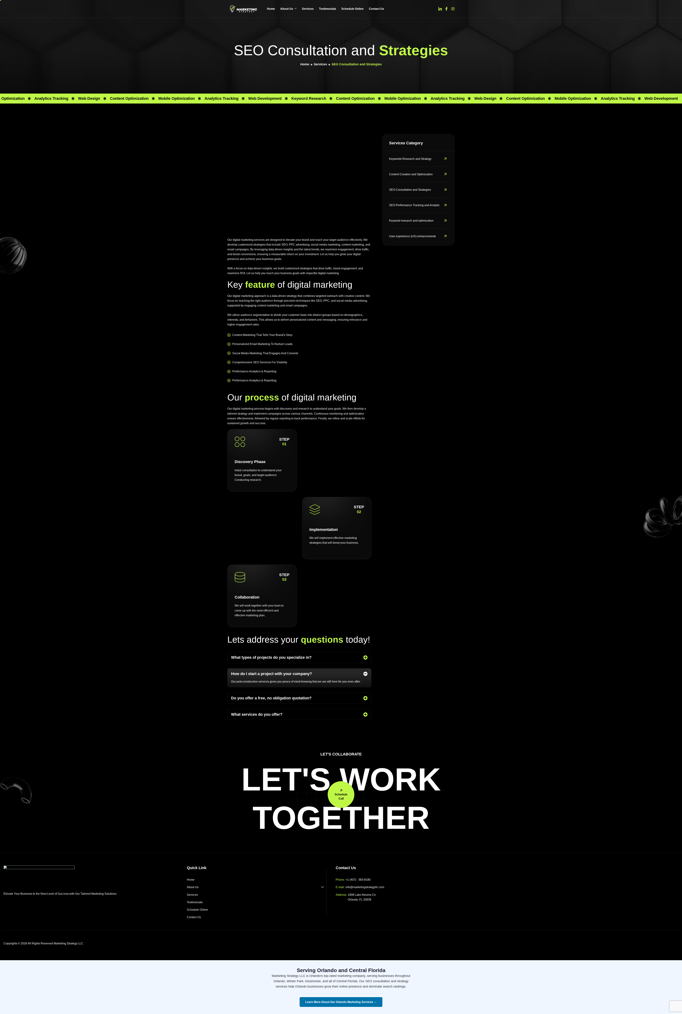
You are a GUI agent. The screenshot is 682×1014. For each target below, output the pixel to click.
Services (308, 8)
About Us (286, 8)
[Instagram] (453, 8)
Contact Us (376, 8)
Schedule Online (352, 8)
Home (271, 8)
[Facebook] (446, 8)
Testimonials (327, 8)
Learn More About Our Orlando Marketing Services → (341, 1002)
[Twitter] (440, 8)
